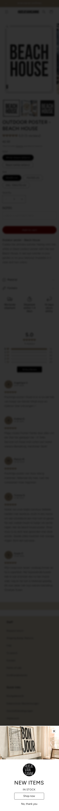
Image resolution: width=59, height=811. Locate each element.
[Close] (54, 731)
